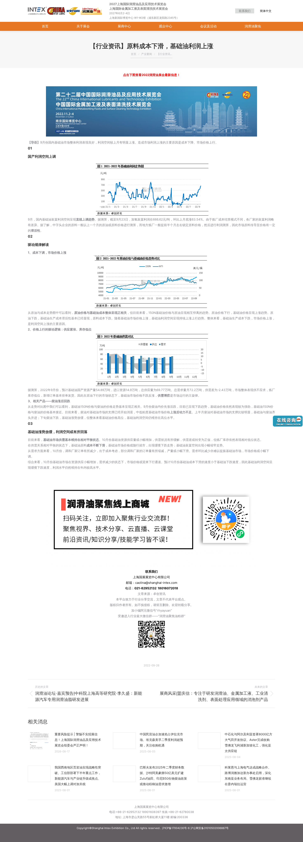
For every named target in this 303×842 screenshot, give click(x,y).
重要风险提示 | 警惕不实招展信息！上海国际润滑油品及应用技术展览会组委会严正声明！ (78, 739)
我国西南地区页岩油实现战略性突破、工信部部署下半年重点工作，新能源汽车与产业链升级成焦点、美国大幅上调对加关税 (78, 775)
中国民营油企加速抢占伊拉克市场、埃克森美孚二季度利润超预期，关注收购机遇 (161, 739)
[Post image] (39, 740)
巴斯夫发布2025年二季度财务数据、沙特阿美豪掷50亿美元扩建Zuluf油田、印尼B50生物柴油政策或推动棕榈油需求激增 (163, 775)
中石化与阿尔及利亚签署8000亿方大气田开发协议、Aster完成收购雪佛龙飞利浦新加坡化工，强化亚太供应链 (248, 742)
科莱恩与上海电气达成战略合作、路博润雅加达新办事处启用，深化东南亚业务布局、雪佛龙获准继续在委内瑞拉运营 (248, 775)
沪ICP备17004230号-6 (176, 828)
